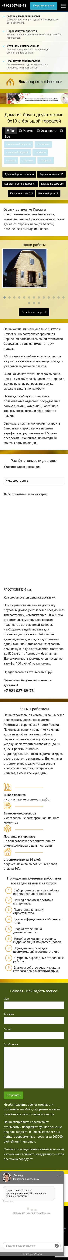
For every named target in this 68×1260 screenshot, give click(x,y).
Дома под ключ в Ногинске (40, 81)
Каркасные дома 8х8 (52, 183)
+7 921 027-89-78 (14, 5)
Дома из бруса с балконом (19, 174)
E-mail (7, 1029)
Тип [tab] (12, 131)
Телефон (9, 1014)
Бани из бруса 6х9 (48, 193)
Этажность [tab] (48, 131)
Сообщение (11, 1044)
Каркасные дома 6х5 (21, 193)
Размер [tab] (27, 131)
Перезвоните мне (43, 5)
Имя (6, 998)
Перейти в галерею (34, 312)
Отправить (13, 1095)
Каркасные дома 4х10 (51, 174)
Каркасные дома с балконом (20, 183)
